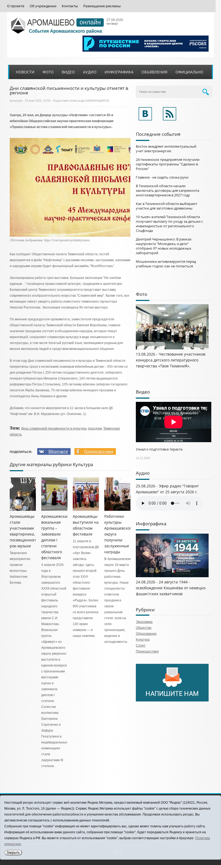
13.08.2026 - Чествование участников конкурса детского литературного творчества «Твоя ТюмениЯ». (170, 360)
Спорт (141, 645)
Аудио (89, 72)
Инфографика (119, 72)
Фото (48, 72)
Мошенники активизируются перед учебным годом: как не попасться (166, 263)
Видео (68, 72)
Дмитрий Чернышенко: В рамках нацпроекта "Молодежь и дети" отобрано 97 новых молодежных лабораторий (164, 246)
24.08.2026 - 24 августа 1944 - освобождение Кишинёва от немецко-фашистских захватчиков (171, 587)
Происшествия (147, 651)
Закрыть (13, 852)
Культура (16, 100)
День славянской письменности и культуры (54, 428)
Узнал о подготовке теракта (159, 449)
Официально (189, 72)
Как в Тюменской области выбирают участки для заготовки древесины (166, 206)
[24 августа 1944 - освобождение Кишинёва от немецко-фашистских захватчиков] (172, 576)
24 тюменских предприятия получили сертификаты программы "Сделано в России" (167, 164)
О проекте (15, 6)
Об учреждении (43, 6)
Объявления (154, 72)
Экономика (144, 622)
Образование (146, 634)
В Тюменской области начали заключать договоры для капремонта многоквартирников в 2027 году (167, 190)
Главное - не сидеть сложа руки (162, 177)
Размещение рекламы (102, 6)
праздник (95, 428)
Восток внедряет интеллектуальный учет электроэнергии (166, 148)
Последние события (158, 134)
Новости (25, 72)
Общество (143, 628)
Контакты (70, 6)
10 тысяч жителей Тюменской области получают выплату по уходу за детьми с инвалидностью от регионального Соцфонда (169, 223)
